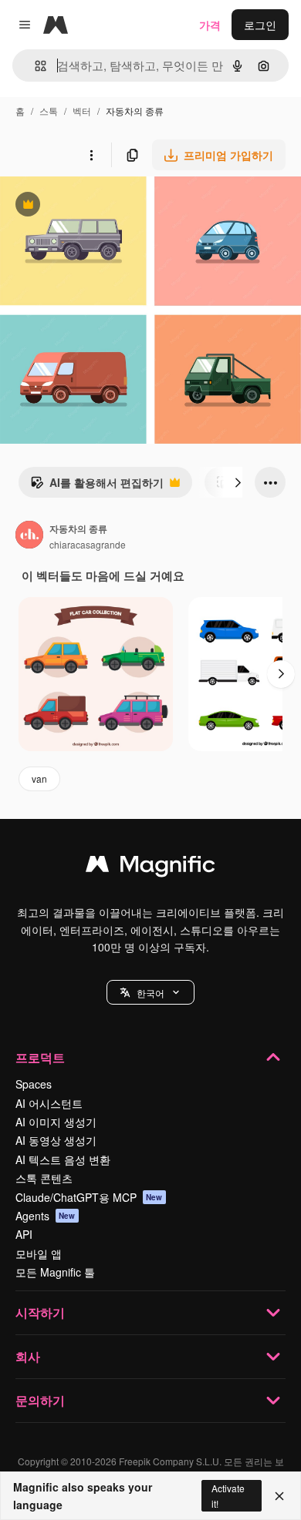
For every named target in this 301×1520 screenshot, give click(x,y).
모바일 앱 (38, 1253)
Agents (45, 1215)
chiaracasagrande (87, 544)
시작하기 (40, 1312)
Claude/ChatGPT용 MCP (89, 1197)
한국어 (150, 992)
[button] (150, 992)
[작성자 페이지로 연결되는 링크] (29, 536)
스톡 (48, 110)
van (39, 778)
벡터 (82, 110)
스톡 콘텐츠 (44, 1178)
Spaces (33, 1084)
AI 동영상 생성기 (55, 1140)
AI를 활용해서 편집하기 (97, 486)
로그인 (260, 24)
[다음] (238, 482)
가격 (210, 24)
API (23, 1234)
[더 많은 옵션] (91, 154)
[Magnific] (150, 867)
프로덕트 (40, 1057)
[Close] (279, 1496)
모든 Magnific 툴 (55, 1272)
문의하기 (40, 1400)
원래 (88, 206)
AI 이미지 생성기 (55, 1121)
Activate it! (228, 1495)
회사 (27, 1356)
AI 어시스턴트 (49, 1103)
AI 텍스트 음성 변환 (62, 1159)
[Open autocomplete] (34, 66)
